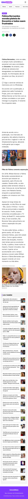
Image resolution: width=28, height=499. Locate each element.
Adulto (10, 6)
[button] (3, 35)
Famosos (17, 6)
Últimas (4, 6)
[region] (14, 117)
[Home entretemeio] (6, 2)
